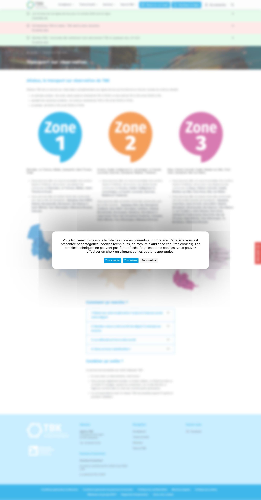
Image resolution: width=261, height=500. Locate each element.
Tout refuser (130, 260)
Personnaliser (149, 260)
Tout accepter (112, 260)
